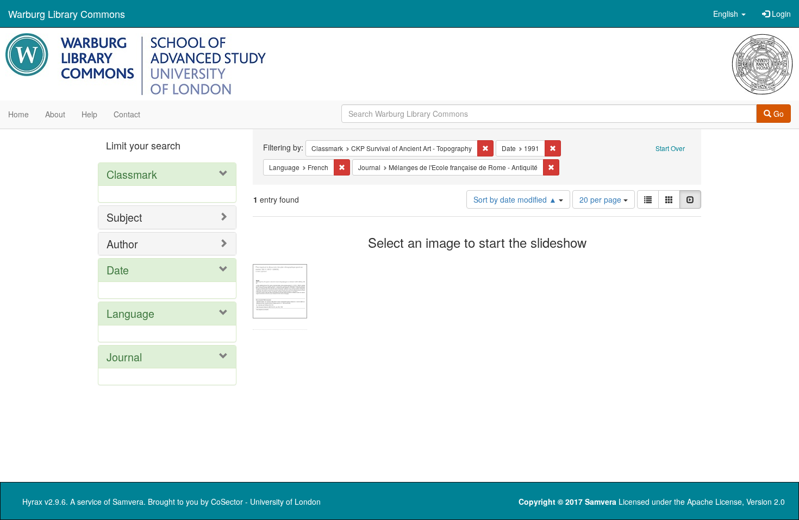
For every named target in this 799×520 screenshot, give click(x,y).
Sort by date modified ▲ (516, 199)
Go (777, 113)
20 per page (601, 199)
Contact (127, 114)
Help (89, 114)
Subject (124, 217)
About (55, 114)
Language (130, 313)
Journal (124, 357)
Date (118, 270)
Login (780, 13)
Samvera (128, 501)
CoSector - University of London (266, 501)
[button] (729, 13)
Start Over (670, 148)
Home (18, 114)
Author (122, 244)
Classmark (132, 174)
